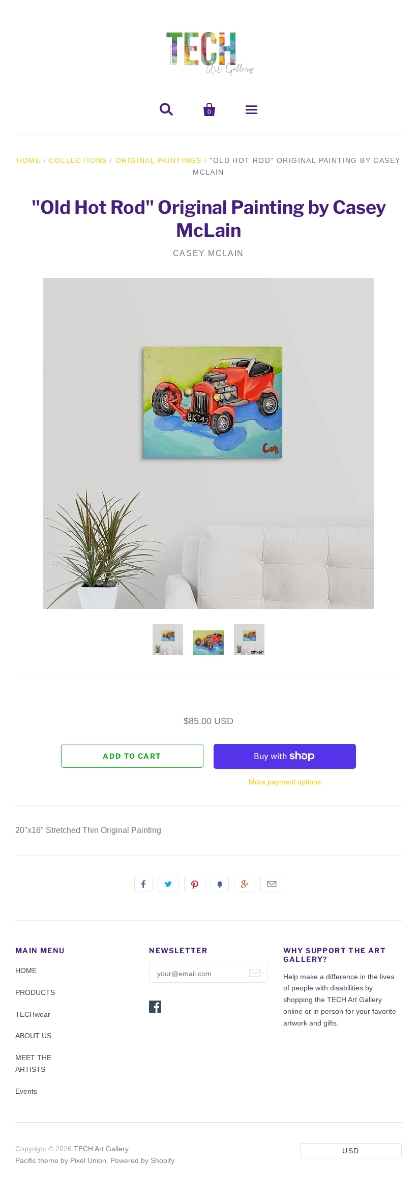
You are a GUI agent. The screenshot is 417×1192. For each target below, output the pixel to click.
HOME (26, 970)
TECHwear (32, 1014)
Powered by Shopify (142, 1160)
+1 (244, 884)
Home (29, 160)
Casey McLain (208, 253)
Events (26, 1091)
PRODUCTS (35, 992)
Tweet (168, 884)
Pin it (194, 884)
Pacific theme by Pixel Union (60, 1160)
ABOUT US (33, 1036)
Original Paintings (158, 160)
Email (271, 884)
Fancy (220, 884)
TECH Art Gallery (101, 1149)
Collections (78, 160)
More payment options (285, 782)
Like (143, 884)
